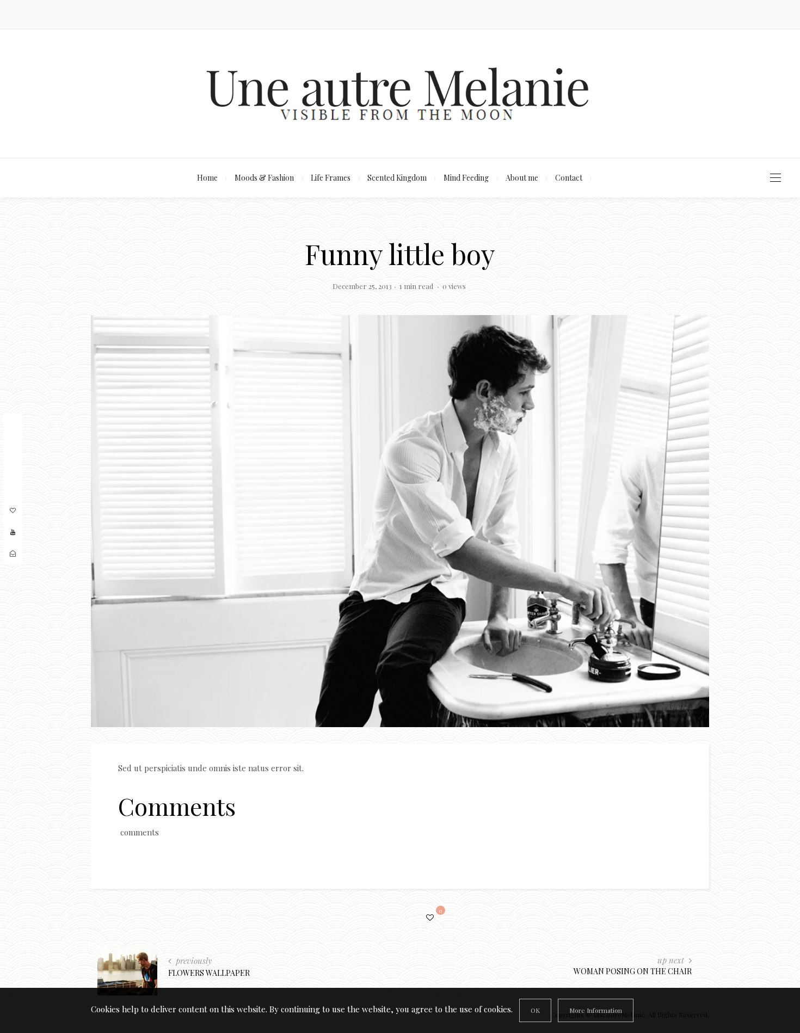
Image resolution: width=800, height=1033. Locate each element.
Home (207, 178)
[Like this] (431, 917)
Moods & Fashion (264, 178)
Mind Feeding (466, 178)
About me (522, 178)
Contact (568, 178)
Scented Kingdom (397, 178)
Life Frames (330, 178)
